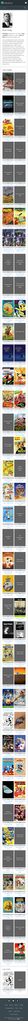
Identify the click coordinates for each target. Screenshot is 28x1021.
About (20, 1008)
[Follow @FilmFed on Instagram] (9, 1000)
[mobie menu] (26, 2)
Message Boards (10, 1008)
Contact (10, 1011)
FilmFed (7, 3)
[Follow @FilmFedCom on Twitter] (13, 1000)
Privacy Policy (17, 1011)
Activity (11, 1005)
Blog (17, 1008)
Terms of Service (14, 1014)
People (21, 1005)
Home (6, 1005)
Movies (16, 1005)
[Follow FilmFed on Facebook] (17, 1000)
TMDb (18, 1019)
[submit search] (25, 8)
